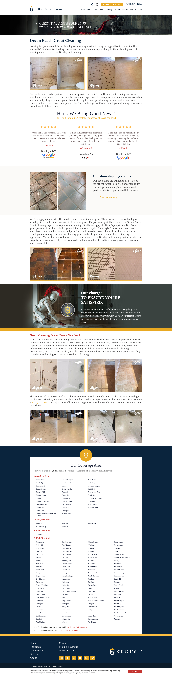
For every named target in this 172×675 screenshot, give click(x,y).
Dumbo (64, 486)
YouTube (80, 658)
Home (33, 643)
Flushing (65, 523)
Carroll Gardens (41, 504)
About (117, 9)
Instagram (61, 658)
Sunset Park (92, 501)
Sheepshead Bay (94, 492)
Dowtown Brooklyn (69, 483)
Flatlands (65, 495)
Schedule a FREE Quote (112, 4)
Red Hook (91, 489)
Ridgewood (92, 523)
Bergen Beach (41, 489)
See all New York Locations (76, 627)
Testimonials (127, 9)
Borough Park (41, 495)
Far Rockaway (41, 527)
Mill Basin (92, 480)
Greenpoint (66, 511)
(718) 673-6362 (134, 3)
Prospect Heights (94, 486)
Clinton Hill (40, 507)
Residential (85, 9)
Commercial (98, 9)
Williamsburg (93, 507)
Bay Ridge (39, 483)
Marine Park (66, 514)
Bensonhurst (40, 486)
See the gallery (108, 197)
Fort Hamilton (67, 501)
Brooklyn (39, 498)
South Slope (92, 495)
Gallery (109, 9)
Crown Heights (67, 480)
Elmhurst (39, 523)
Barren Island (40, 480)
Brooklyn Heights (42, 501)
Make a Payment (68, 646)
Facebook (67, 658)
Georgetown (66, 504)
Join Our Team (67, 650)
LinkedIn (86, 658)
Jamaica (65, 527)
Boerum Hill (40, 492)
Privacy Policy (90, 671)
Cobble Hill (40, 511)
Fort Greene (66, 498)
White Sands (92, 504)
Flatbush (65, 492)
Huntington (40, 534)
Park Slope (92, 483)
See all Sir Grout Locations (68, 630)
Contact (138, 9)
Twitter (74, 658)
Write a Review (92, 4)
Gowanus (65, 507)
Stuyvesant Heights (95, 498)
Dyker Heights (67, 489)
